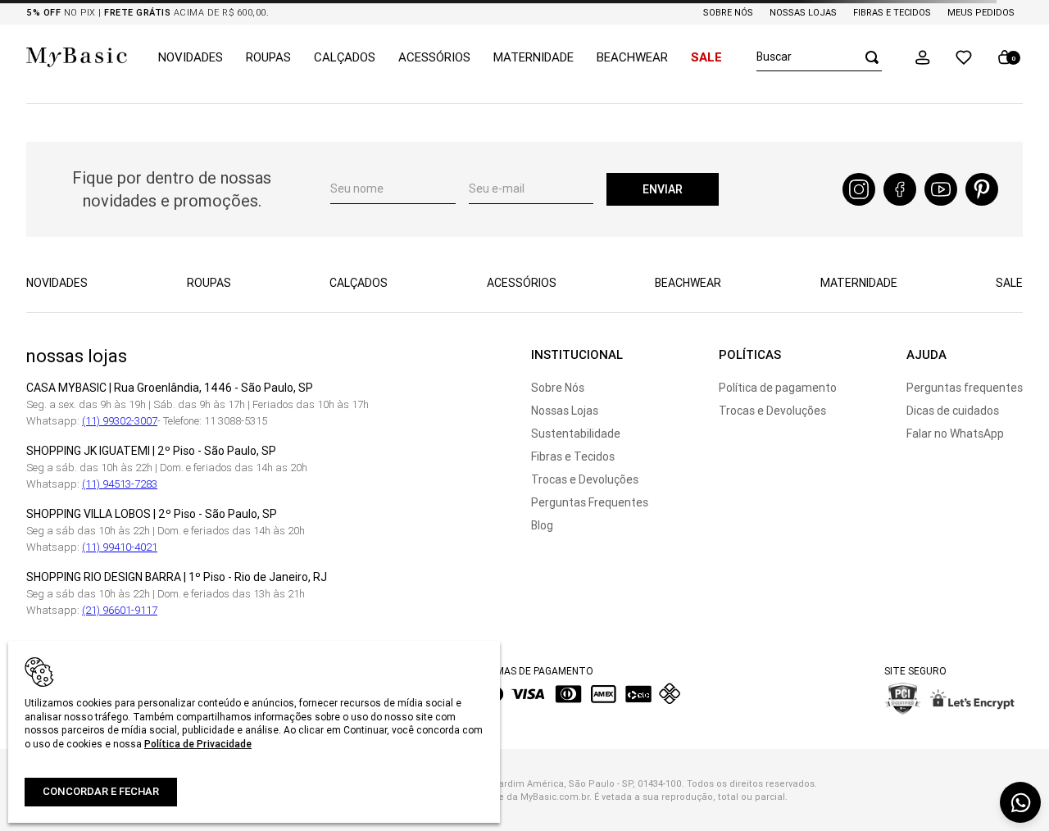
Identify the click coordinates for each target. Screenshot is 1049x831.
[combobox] (819, 57)
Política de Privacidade (198, 744)
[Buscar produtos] (867, 56)
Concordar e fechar (101, 791)
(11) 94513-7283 (119, 484)
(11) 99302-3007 (119, 421)
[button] (923, 57)
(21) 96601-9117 (119, 610)
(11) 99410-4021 (119, 547)
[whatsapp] (1020, 802)
